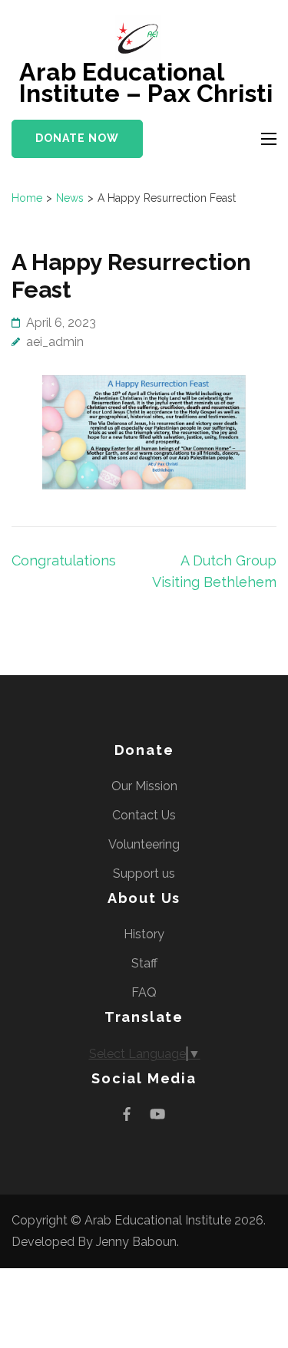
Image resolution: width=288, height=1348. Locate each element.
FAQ (144, 992)
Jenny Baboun (136, 1241)
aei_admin (55, 342)
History (144, 934)
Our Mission (144, 786)
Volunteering (144, 844)
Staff (144, 963)
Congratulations (64, 560)
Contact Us (144, 815)
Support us (144, 873)
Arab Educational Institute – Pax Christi (146, 82)
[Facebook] (127, 1114)
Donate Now (77, 138)
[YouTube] (157, 1114)
